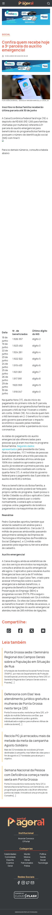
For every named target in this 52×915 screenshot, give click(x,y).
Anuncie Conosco (26, 838)
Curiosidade (10, 857)
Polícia (27, 865)
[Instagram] (23, 883)
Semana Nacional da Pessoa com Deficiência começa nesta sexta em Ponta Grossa (26, 775)
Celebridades (10, 854)
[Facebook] (18, 883)
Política (43, 854)
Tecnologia (43, 862)
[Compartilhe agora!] (9, 631)
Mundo (27, 854)
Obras (27, 860)
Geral (10, 865)
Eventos (10, 862)
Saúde (43, 857)
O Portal (26, 841)
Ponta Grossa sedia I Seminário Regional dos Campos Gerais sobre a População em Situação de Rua (27, 659)
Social (6, 34)
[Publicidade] (26, 17)
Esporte (10, 860)
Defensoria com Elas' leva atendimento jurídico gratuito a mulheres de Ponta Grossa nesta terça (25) (26, 701)
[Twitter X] (28, 883)
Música (27, 857)
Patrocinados (27, 862)
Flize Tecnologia (31, 912)
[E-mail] (32, 883)
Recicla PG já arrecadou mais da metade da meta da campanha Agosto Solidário (27, 740)
